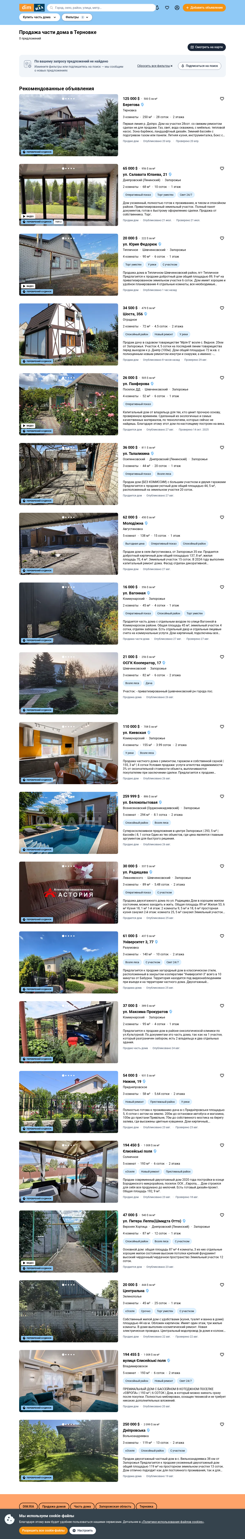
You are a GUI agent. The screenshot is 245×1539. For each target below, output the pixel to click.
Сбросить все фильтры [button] (153, 66)
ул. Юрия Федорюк (140, 244)
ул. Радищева (136, 872)
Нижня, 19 (132, 1081)
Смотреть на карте (209, 47)
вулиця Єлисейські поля (145, 1360)
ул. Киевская (135, 732)
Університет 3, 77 (138, 942)
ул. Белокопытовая (140, 802)
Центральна (134, 1290)
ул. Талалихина (136, 453)
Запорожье (157, 599)
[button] (177, 8)
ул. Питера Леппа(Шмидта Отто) (152, 1221)
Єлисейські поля (138, 1151)
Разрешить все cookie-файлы (43, 1530)
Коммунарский (134, 599)
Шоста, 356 (133, 314)
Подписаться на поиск (202, 66)
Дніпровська (134, 1430)
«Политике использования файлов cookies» (172, 1522)
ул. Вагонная (135, 593)
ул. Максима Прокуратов (146, 1011)
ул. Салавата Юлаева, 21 (145, 174)
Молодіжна (133, 523)
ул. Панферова (136, 383)
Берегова (131, 104)
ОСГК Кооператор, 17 (142, 663)
